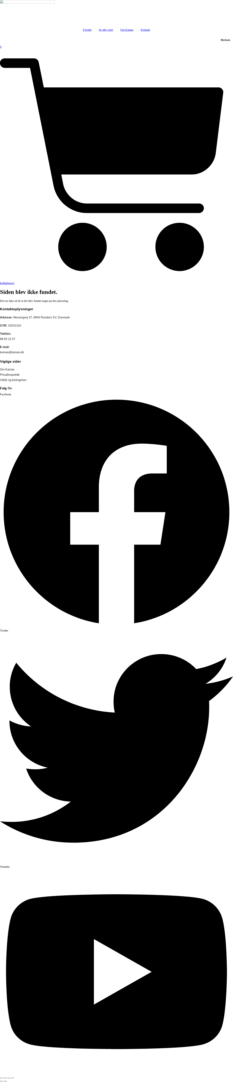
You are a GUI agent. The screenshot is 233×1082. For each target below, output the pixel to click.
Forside (87, 29)
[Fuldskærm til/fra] (5, 1078)
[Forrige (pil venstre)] (1, 1081)
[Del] (8, 1078)
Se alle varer (106, 29)
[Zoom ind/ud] (1, 1078)
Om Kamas (126, 29)
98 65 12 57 (7, 339)
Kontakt (145, 29)
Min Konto (225, 40)
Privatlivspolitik (9, 374)
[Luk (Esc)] (12, 1078)
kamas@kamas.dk (12, 352)
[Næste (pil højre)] (5, 1081)
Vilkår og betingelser (13, 380)
